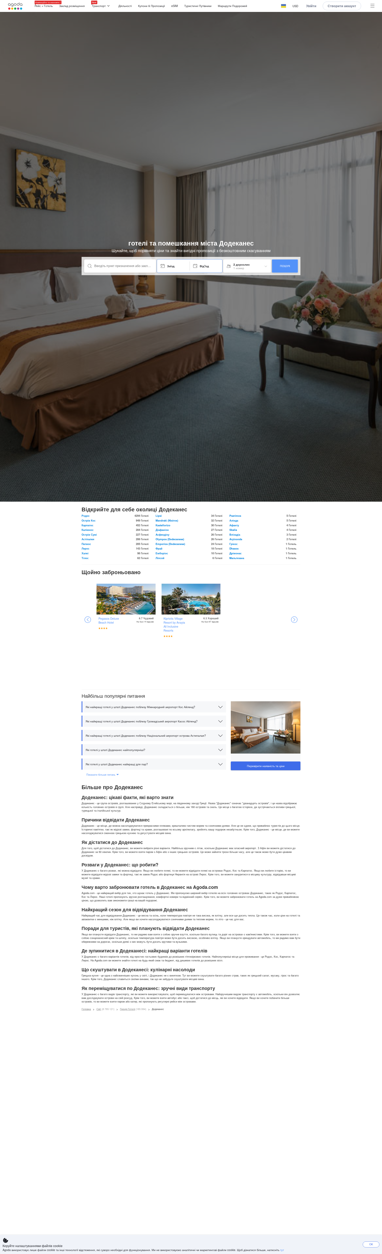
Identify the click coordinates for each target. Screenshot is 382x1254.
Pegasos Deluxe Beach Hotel (108, 620)
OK (371, 1244)
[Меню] (372, 6)
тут (282, 1250)
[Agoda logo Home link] (15, 6)
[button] (283, 6)
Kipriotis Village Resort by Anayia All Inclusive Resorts (174, 624)
